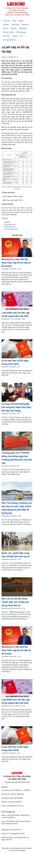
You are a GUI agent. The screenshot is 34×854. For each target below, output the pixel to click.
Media (21, 21)
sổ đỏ (22, 61)
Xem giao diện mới (9, 40)
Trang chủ (6, 21)
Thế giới (15, 36)
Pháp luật (25, 25)
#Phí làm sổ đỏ (10, 227)
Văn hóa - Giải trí (8, 32)
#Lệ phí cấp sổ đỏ (11, 229)
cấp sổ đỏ (8, 325)
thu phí (15, 524)
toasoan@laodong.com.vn (15, 806)
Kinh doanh (15, 25)
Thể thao (6, 25)
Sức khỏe (6, 36)
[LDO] (17, 248)
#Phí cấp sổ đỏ (10, 224)
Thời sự (5, 28)
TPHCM (4, 417)
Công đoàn (23, 28)
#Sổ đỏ (7, 222)
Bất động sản (21, 32)
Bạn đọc (14, 28)
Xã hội (14, 21)
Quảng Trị (5, 612)
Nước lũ (12, 563)
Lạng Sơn (5, 563)
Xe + (21, 36)
